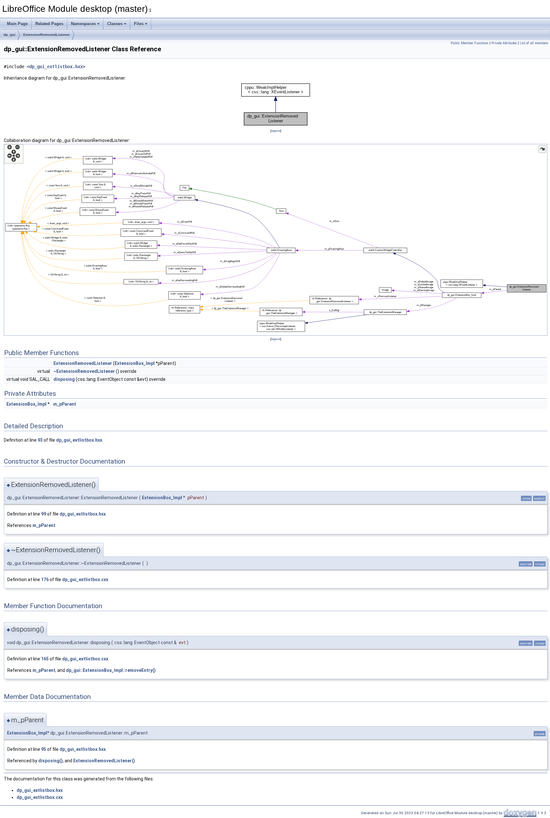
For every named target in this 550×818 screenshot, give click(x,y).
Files (139, 23)
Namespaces (83, 23)
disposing (64, 379)
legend (275, 130)
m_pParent (64, 404)
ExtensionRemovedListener (46, 35)
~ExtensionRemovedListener (84, 371)
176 (45, 579)
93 (40, 440)
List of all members (534, 43)
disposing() (50, 760)
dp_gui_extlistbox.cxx (85, 579)
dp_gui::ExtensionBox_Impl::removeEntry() (111, 670)
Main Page (17, 23)
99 (43, 513)
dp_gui (9, 35)
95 (43, 749)
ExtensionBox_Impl (135, 363)
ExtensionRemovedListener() (104, 760)
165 (45, 658)
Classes (115, 23)
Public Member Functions (470, 43)
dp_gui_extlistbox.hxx (56, 66)
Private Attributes (504, 43)
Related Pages (49, 23)
